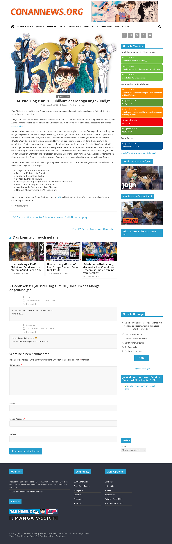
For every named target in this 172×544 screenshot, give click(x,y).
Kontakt (108, 490)
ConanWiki (106, 26)
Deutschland (24, 26)
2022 (58, 197)
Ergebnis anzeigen (142, 368)
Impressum (110, 494)
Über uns (109, 481)
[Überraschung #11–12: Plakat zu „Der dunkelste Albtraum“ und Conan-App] (26, 243)
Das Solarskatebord (133, 334)
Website (13, 434)
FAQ (61, 26)
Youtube (77, 503)
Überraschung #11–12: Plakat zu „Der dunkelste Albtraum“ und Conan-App (26, 267)
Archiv (123, 446)
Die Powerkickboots (133, 351)
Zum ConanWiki (81, 481)
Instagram (78, 490)
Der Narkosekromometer (136, 338)
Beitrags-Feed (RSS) (113, 499)
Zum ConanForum (82, 486)
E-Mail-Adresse (17, 418)
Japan (39, 26)
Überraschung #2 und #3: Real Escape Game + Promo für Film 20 (63, 267)
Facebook (78, 499)
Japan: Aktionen (63, 96)
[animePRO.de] (52, 510)
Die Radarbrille (131, 347)
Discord (77, 494)
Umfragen (74, 26)
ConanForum (122, 26)
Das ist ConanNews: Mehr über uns (27, 491)
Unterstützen (110, 486)
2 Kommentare (78, 105)
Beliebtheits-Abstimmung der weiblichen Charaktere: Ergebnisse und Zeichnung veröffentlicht (99, 268)
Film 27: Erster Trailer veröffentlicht (94, 229)
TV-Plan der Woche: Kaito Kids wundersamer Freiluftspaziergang (48, 217)
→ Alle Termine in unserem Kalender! (138, 153)
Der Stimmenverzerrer (134, 343)
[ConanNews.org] (12, 26)
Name (13, 403)
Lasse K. (65, 105)
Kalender (51, 26)
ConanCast (90, 26)
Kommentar (15, 364)
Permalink (31, 304)
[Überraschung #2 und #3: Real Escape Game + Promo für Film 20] (63, 243)
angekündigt (17, 126)
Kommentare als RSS (114, 503)
